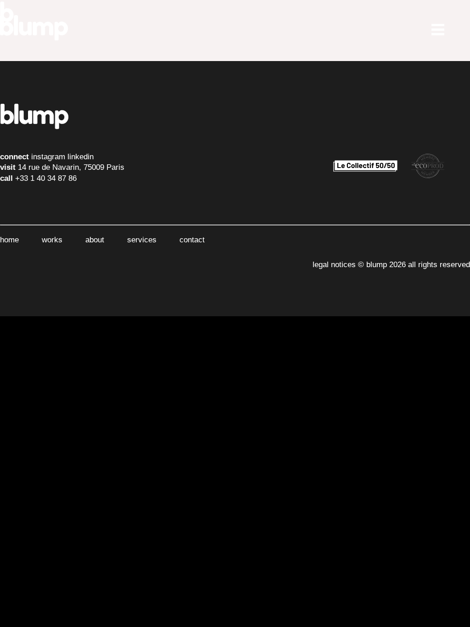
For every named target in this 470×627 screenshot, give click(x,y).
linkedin (80, 156)
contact (192, 239)
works (52, 239)
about (94, 239)
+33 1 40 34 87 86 (46, 178)
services (142, 239)
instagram (48, 156)
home (9, 239)
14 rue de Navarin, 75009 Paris (71, 167)
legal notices (334, 264)
